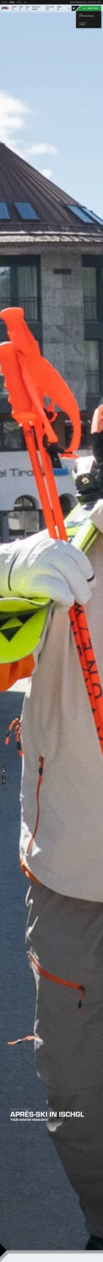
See (25, 2)
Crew (99, 2)
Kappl (19, 2)
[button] (68, 8)
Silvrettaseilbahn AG (78, 2)
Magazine (91, 2)
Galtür (4, 2)
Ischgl (12, 2)
